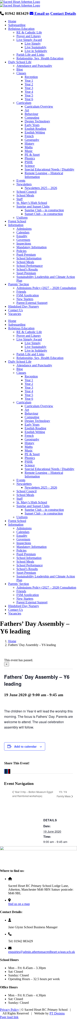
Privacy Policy (9, 1009)
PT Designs (57, 1013)
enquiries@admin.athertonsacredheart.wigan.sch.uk (41, 952)
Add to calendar (25, 746)
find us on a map (19, 904)
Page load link (9, 1017)
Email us (41, 13)
